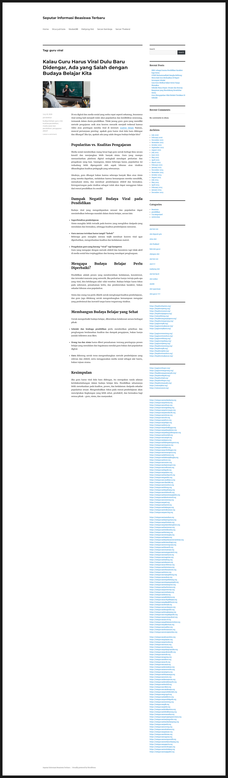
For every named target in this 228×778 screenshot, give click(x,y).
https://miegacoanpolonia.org (161, 403)
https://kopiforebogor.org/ (160, 381)
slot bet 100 (154, 229)
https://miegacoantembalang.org (162, 749)
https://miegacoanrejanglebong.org (163, 575)
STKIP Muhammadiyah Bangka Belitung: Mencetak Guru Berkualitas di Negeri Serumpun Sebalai (167, 77)
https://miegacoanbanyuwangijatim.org (165, 495)
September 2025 (158, 148)
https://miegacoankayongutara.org (163, 520)
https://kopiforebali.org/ (159, 378)
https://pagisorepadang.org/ (160, 341)
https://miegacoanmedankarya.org (163, 400)
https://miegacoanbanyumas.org (162, 527)
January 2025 (157, 168)
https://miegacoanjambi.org (160, 724)
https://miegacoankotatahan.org (162, 667)
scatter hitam (127, 128)
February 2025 (157, 165)
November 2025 (158, 143)
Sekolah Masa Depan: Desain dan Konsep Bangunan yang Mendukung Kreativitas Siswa (167, 90)
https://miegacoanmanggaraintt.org (163, 552)
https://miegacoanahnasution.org (163, 637)
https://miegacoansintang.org (161, 647)
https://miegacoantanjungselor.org (163, 719)
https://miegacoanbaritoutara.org (162, 587)
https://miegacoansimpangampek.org (164, 582)
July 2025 (155, 153)
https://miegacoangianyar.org (161, 732)
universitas (156, 217)
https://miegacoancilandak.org (161, 482)
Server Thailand (123, 29)
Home (46, 29)
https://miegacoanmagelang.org (162, 408)
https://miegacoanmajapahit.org (162, 752)
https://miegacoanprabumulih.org (163, 652)
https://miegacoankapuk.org (160, 470)
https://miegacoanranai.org (160, 665)
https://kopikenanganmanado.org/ (163, 373)
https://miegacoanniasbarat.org (162, 555)
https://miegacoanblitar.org (160, 448)
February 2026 (157, 138)
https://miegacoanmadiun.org (161, 627)
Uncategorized (157, 215)
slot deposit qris (156, 234)
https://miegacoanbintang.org (161, 532)
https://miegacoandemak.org (161, 605)
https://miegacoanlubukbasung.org (163, 712)
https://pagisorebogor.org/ (160, 368)
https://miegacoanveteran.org (161, 415)
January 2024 (157, 190)
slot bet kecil (154, 274)
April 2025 (155, 160)
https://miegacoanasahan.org (161, 577)
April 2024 (155, 185)
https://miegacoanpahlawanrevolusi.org (165, 622)
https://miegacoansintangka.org (162, 535)
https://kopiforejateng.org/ (160, 309)
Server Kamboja (104, 29)
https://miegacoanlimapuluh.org (162, 610)
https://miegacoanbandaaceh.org (162, 475)
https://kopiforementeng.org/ (161, 346)
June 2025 (155, 155)
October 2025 (157, 145)
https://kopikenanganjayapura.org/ (163, 319)
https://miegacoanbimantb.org (161, 547)
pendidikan (47, 118)
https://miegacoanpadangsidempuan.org (165, 433)
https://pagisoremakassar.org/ (161, 326)
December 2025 (157, 140)
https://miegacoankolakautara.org (163, 709)
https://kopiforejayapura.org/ (161, 314)
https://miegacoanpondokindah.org (163, 692)
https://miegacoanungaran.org (161, 445)
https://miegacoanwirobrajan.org (162, 747)
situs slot (153, 239)
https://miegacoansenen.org (160, 677)
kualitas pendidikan (50, 123)
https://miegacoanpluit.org (160, 707)
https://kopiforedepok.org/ (160, 376)
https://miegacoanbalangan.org (162, 507)
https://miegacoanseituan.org (161, 405)
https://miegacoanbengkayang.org (163, 612)
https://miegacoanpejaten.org (161, 472)
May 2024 (155, 182)
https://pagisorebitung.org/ (160, 339)
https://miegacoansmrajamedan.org (163, 632)
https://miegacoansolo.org (160, 418)
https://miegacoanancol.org (160, 620)
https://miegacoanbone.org (160, 460)
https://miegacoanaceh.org (160, 662)
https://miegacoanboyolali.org (161, 435)
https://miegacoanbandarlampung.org (164, 722)
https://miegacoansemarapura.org (163, 453)
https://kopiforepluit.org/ (159, 351)
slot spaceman (155, 289)
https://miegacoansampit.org (161, 438)
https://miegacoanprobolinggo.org (163, 450)
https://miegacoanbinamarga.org (162, 674)
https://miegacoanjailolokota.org (162, 597)
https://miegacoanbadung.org (161, 560)
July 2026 (155, 135)
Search (152, 49)
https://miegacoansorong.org (161, 727)
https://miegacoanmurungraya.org (163, 545)
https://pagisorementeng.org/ (161, 334)
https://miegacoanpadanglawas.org (163, 430)
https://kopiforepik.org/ (159, 348)
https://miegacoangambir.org (161, 477)
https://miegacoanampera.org (161, 672)
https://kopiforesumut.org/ (160, 311)
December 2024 (157, 170)
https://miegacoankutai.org (160, 595)
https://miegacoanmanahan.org (162, 517)
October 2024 (157, 175)
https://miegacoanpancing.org (161, 512)
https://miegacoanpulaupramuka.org (164, 650)
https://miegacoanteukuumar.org (162, 510)
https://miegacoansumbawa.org (162, 592)
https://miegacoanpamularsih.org (163, 413)
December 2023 (157, 192)
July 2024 (155, 180)
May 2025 (155, 158)
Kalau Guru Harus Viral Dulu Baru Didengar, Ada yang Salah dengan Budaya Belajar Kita (85, 67)
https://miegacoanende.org (160, 655)
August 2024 (156, 177)
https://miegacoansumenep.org (162, 500)
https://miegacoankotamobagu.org (163, 542)
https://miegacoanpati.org (160, 502)
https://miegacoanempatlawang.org (163, 580)
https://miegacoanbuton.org (160, 572)
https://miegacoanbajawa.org (161, 537)
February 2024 (157, 187)
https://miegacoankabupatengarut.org (164, 443)
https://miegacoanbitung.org (161, 487)
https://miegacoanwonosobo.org (162, 670)
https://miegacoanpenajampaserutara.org (165, 717)
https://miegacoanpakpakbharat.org (163, 602)
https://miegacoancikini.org (160, 687)
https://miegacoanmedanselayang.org (164, 742)
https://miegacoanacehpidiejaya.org (163, 600)
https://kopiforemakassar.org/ (161, 356)
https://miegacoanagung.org (161, 657)
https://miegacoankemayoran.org (162, 679)
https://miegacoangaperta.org (161, 744)
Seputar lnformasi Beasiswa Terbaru (74, 18)
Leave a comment (50, 134)
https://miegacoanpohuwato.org (162, 522)
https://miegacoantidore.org (160, 660)
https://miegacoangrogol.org (161, 694)
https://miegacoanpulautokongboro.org (165, 525)
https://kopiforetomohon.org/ (161, 353)
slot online (154, 279)
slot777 (152, 264)
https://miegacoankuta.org (160, 425)
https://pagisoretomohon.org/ (161, 336)
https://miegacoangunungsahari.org (164, 617)
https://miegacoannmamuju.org (162, 550)
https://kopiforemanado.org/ (161, 383)
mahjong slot (155, 269)
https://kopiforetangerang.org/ (161, 321)
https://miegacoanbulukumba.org (162, 530)
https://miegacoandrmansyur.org (162, 630)
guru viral (59, 121)
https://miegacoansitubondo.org (162, 492)
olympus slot (154, 254)
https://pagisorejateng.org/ (160, 344)
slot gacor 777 (155, 294)
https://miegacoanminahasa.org (162, 729)
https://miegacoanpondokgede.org (163, 699)
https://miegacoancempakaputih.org (164, 615)
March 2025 (156, 163)
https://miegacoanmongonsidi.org (163, 739)
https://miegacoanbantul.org (161, 505)
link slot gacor (155, 249)
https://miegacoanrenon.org (160, 645)
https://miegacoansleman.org (161, 734)
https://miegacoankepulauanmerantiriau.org (167, 540)
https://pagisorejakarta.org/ (160, 329)
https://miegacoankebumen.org (162, 455)
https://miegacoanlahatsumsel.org (163, 497)
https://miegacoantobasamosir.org (163, 570)
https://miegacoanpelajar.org (161, 423)
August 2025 (156, 150)
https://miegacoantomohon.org (162, 485)
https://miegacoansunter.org (161, 463)
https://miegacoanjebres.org (160, 420)
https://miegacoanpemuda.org (161, 642)
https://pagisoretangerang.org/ (162, 371)
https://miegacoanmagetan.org (161, 557)
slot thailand (154, 244)
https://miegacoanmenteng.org (162, 702)
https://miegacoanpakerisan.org (162, 625)
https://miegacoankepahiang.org (162, 490)
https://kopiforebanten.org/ (160, 306)
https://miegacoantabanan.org (161, 562)
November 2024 (158, 172)
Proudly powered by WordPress (84, 768)
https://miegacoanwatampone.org (163, 585)
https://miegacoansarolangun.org (163, 607)
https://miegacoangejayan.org (161, 640)
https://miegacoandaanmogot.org (163, 465)
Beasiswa (155, 210)
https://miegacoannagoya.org (161, 737)
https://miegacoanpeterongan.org (163, 410)
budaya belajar (49, 121)
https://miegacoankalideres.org (162, 697)
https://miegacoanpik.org (159, 704)
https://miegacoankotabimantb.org (163, 682)
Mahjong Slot (87, 29)
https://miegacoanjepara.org (160, 440)
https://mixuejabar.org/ (159, 386)
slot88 (152, 284)
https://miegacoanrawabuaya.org (162, 689)
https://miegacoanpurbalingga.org (163, 428)
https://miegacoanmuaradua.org (162, 714)
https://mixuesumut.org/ (159, 388)
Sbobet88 (73, 29)
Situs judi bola (58, 29)
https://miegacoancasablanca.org (162, 480)
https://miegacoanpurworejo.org (162, 590)
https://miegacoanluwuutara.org (162, 567)
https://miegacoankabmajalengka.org (164, 458)
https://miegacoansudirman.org (162, 467)
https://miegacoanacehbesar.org (162, 565)
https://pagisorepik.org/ (159, 324)
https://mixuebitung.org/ (159, 316)
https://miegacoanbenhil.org (161, 684)
